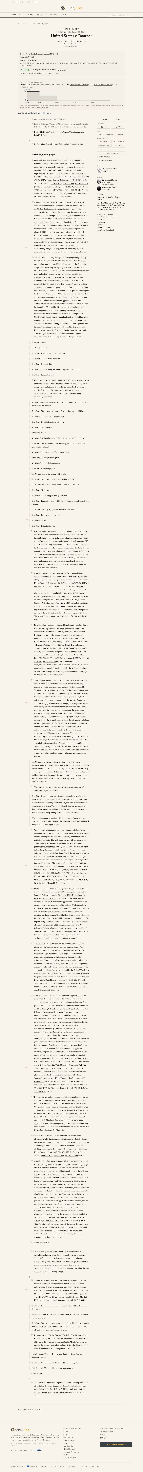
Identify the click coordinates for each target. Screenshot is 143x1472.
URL (100, 134)
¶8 (33, 257)
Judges (40, 15)
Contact (44, 1466)
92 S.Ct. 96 (82, 1088)
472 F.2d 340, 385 (70, 186)
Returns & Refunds (57, 1466)
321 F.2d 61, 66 (45, 658)
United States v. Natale (79, 85)
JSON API (103, 1438)
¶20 (32, 1135)
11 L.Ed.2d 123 (49, 661)
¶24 (32, 1280)
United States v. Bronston (103, 85)
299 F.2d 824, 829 (50, 879)
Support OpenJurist (116, 1444)
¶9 (33, 380)
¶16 (32, 888)
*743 (26, 1067)
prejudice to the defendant (44, 846)
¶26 (32, 1373)
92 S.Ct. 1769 (44, 873)
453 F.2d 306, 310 (52, 1061)
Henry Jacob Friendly (109, 187)
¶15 (32, 829)
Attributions (70, 1466)
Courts (30, 15)
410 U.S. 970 (56, 190)
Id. (35, 1373)
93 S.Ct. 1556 (68, 183)
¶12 (32, 625)
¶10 (32, 531)
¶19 (32, 1097)
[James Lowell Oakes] (99, 181)
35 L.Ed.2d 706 (81, 190)
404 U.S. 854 (71, 1088)
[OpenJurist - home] (71, 8)
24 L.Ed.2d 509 (71, 1155)
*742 (26, 865)
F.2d (38, 24)
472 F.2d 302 (83, 176)
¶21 (32, 1161)
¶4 (33, 144)
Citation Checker (69, 1458)
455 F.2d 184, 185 (54, 869)
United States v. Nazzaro (67, 176)
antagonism (101, 222)
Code (21, 15)
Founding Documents (71, 1452)
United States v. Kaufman (65, 1078)
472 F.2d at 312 (53, 876)
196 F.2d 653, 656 (50, 644)
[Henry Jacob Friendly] (99, 188)
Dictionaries (51, 15)
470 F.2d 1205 (75, 180)
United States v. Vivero (43, 1152)
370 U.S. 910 (82, 879)
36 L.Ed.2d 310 (81, 183)
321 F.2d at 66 (50, 898)
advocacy (100, 219)
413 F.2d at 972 (52, 1220)
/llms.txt (103, 1435)
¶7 (33, 202)
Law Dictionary (68, 1437)
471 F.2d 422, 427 (72, 980)
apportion (100, 225)
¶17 (32, 943)
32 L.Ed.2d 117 (57, 873)
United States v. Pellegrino (57, 180)
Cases (13, 15)
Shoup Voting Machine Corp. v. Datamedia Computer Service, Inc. (63, 63)
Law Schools (68, 1446)
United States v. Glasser (69, 1084)
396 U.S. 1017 (46, 1155)
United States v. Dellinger (51, 186)
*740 (26, 520)
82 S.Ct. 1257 (39, 882)
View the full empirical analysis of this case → (34, 113)
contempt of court (76, 500)
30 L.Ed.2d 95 (40, 1091)
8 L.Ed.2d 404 (52, 882)
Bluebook (120, 134)
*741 (26, 703)
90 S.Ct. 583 (59, 1155)
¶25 (32, 1335)
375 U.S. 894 (80, 658)
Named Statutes (69, 1449)
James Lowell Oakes (109, 180)
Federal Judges (68, 1440)
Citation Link (109, 134)
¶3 (33, 131)
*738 (27, 118)
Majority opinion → (108, 184)
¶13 (32, 680)
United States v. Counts (54, 980)
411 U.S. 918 (56, 183)
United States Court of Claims (52, 144)
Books (63, 15)
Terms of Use (82, 1466)
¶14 (32, 787)
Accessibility (33, 1466)
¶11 (32, 573)
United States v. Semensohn (66, 1064)
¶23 (32, 1251)
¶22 (32, 1242)
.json (29, 1409)
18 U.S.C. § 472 (30, 60)
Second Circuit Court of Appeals (71, 41)
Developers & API (106, 1432)
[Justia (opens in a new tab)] (37, 1450)
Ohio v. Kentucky (33, 63)
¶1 (33, 119)
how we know (61, 70)
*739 (26, 248)
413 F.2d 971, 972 (61, 1152)
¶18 (32, 995)
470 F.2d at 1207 (63, 602)
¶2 (33, 124)
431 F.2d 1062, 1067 (66, 583)
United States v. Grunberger (45, 583)
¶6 (33, 160)
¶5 (33, 154)
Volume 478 (31, 24)
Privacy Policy (95, 1466)
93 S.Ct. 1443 (68, 190)
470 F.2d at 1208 (64, 895)
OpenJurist (21, 24)
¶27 (32, 1382)
